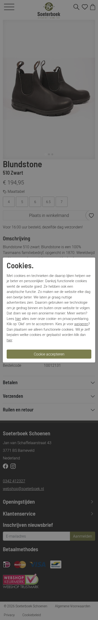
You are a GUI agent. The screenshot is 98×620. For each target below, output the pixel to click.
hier (18, 318)
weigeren (81, 323)
